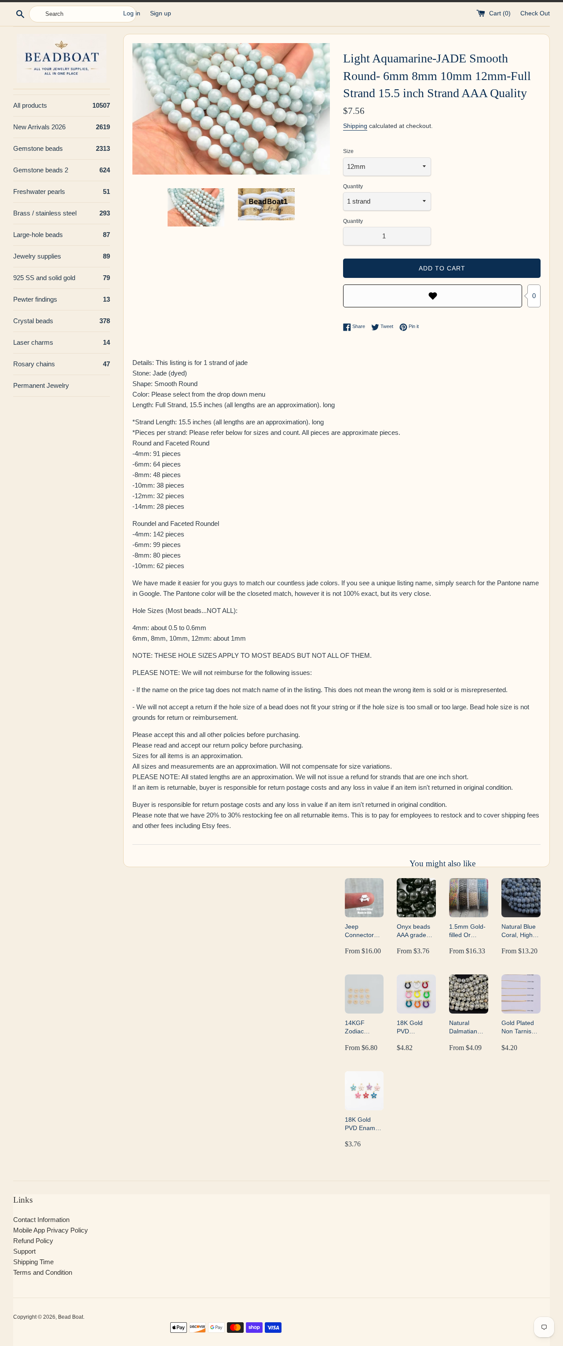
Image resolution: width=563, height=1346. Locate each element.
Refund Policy (33, 1240)
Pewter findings (61, 299)
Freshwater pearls (61, 191)
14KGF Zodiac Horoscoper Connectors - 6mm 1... (363, 1027)
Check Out (535, 13)
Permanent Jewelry (41, 385)
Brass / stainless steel (61, 213)
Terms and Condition (42, 1272)
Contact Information (41, 1219)
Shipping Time (33, 1262)
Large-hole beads (61, 234)
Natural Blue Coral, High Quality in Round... (518, 931)
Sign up (160, 13)
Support (24, 1251)
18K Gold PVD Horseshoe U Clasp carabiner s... (415, 1027)
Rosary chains (61, 364)
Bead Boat (70, 1317)
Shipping (355, 125)
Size (348, 151)
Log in (131, 13)
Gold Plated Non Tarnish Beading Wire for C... (520, 1027)
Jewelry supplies (61, 256)
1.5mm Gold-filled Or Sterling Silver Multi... (468, 931)
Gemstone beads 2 (61, 170)
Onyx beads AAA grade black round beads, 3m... (414, 931)
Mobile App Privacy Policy (50, 1230)
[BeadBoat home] (61, 58)
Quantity (353, 186)
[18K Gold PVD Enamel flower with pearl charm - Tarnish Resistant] (364, 1090)
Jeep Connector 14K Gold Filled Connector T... (359, 931)
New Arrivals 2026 (61, 127)
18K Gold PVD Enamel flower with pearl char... (362, 1124)
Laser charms (61, 342)
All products (61, 105)
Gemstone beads (61, 148)
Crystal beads (61, 321)
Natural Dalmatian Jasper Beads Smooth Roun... (468, 1027)
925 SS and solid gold (61, 277)
